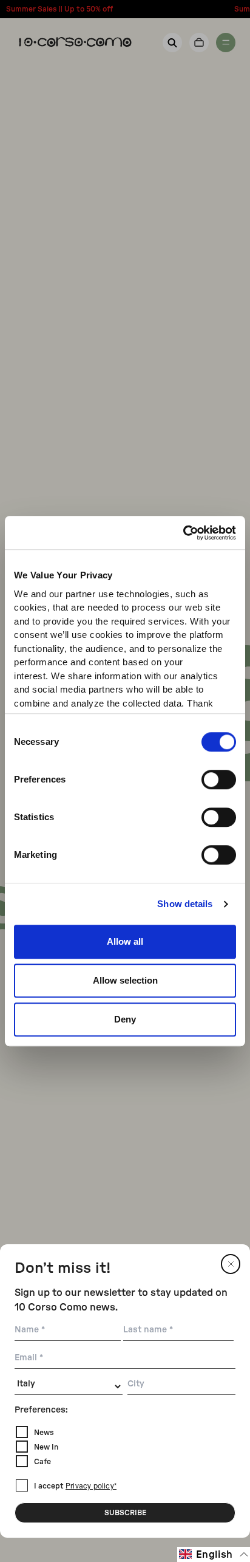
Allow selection (125, 980)
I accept (75, 1486)
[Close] (230, 1264)
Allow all (125, 941)
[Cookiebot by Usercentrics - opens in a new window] (183, 533)
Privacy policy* (91, 1486)
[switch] (218, 779)
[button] (213, 1554)
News (44, 1432)
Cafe (42, 1461)
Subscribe (125, 1512)
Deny (125, 1019)
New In (46, 1447)
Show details (184, 904)
